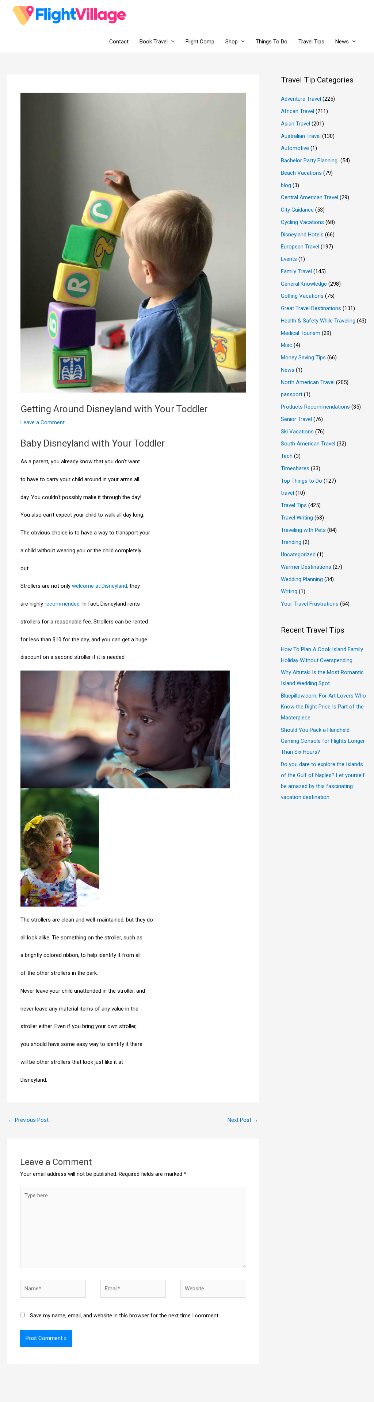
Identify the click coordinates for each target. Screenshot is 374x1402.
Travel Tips (311, 41)
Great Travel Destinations (311, 308)
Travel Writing (297, 517)
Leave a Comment (42, 422)
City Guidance (297, 209)
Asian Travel (295, 123)
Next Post (243, 1120)
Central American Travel (309, 197)
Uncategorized (298, 554)
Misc (286, 345)
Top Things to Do (301, 481)
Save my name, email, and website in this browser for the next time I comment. (125, 1315)
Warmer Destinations (306, 567)
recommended (61, 603)
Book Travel (154, 41)
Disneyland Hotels (302, 234)
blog (286, 185)
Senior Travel (296, 419)
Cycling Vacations (302, 222)
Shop (231, 41)
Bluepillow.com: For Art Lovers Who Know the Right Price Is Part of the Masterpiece (323, 706)
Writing (289, 591)
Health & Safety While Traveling (318, 320)
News (342, 41)
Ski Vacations (297, 431)
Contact (119, 41)
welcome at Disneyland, (100, 586)
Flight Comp (200, 41)
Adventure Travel (301, 99)
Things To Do (271, 41)
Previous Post (28, 1120)
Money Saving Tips (303, 357)
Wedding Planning (302, 579)
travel (287, 493)
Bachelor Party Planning (310, 160)
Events (289, 259)
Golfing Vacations (302, 296)
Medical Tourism (300, 333)
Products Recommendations (315, 406)
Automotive (295, 148)
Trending (291, 542)
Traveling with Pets (303, 530)
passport (291, 394)
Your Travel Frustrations (310, 603)
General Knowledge (304, 284)
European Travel (300, 246)
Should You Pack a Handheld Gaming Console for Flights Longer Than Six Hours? (323, 741)
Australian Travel (301, 136)
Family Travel (296, 271)
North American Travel (308, 382)
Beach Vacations (301, 173)
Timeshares (295, 468)
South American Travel (308, 443)
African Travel (297, 111)
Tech (287, 456)
